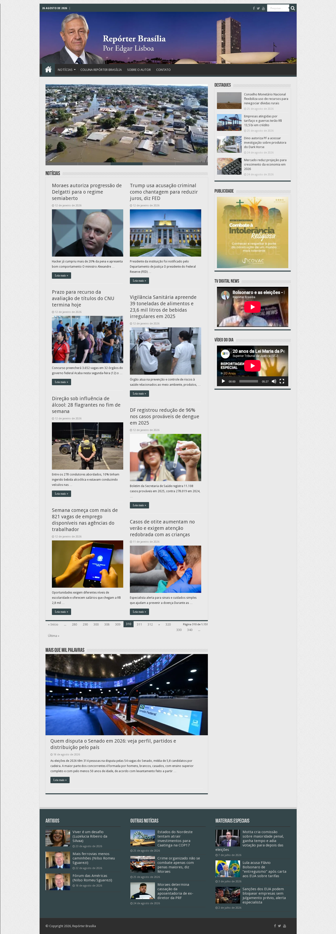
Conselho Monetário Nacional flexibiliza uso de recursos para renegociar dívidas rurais (266, 98)
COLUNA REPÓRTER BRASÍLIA (101, 70)
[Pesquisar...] (293, 8)
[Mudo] (274, 381)
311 (139, 624)
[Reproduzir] (223, 381)
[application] (252, 366)
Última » (53, 636)
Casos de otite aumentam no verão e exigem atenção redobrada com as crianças (162, 528)
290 (85, 624)
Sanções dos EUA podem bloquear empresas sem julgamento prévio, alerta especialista (264, 895)
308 (106, 624)
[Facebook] (253, 8)
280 (74, 624)
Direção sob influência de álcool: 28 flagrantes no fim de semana (86, 405)
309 (117, 624)
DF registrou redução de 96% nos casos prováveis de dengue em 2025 (164, 416)
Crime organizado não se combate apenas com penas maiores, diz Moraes (178, 865)
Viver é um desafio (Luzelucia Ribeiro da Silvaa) (90, 836)
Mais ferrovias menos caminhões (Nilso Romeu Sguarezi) (94, 858)
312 (150, 624)
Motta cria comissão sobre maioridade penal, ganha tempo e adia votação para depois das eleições (249, 841)
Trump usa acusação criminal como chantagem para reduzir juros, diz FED (164, 192)
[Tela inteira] (281, 381)
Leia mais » (61, 275)
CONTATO (163, 70)
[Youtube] (263, 8)
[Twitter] (258, 8)
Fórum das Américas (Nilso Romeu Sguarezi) (92, 877)
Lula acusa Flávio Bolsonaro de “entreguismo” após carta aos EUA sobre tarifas (264, 869)
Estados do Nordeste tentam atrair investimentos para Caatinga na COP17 (175, 838)
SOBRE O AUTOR (139, 70)
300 (96, 624)
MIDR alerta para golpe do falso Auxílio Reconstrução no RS (102, 156)
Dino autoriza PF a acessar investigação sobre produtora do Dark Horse (265, 142)
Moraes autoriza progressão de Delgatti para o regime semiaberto (87, 192)
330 (179, 630)
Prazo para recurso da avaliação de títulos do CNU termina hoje (83, 298)
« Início (53, 624)
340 (189, 630)
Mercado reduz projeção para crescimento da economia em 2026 (265, 164)
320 (168, 624)
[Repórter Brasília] (168, 38)
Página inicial (48, 69)
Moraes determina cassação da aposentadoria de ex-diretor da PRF (175, 891)
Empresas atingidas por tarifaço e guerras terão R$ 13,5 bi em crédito (263, 120)
